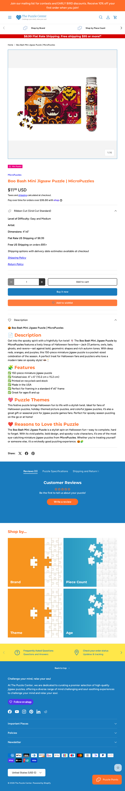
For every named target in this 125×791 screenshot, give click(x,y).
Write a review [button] (62, 501)
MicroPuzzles (14, 175)
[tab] (30, 471)
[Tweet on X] (20, 453)
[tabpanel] (62, 494)
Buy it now (62, 291)
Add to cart (82, 281)
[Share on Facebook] (26, 453)
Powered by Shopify (42, 783)
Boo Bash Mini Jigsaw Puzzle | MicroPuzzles (35, 45)
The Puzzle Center (23, 783)
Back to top (61, 668)
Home (10, 45)
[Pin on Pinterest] (33, 453)
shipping (22, 195)
